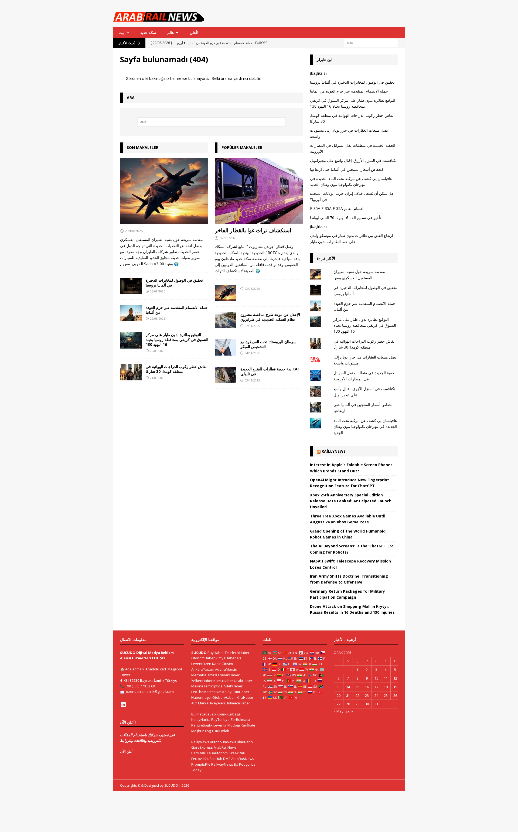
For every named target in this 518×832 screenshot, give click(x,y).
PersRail (198, 753)
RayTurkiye (220, 719)
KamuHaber (223, 680)
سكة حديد (148, 32)
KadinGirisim (222, 663)
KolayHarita (200, 719)
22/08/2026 (157, 318)
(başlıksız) (318, 73)
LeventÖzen (201, 663)
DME (226, 758)
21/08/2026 (157, 378)
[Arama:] (371, 42)
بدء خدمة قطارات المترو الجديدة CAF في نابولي (269, 371)
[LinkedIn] (123, 704)
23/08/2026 (134, 231)
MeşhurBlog (201, 730)
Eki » (349, 711)
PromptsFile (200, 764)
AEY (194, 703)
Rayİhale (248, 725)
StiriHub (215, 758)
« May (338, 711)
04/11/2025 (252, 353)
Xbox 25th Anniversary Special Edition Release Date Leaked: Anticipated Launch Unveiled (350, 501)
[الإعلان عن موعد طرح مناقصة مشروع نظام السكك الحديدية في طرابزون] (225, 320)
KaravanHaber (227, 675)
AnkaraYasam (202, 669)
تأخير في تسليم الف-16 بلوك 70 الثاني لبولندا (345, 217)
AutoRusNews (242, 758)
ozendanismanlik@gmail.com (150, 691)
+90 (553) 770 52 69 (140, 686)
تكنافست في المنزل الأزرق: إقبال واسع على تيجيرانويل (353, 160)
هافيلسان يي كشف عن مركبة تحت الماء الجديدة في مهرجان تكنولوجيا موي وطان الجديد (365, 426)
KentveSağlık (202, 725)
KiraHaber (245, 697)
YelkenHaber (202, 680)
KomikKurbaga (229, 714)
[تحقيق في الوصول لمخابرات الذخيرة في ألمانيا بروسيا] (131, 286)
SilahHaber (233, 686)
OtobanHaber (223, 697)
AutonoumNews (223, 741)
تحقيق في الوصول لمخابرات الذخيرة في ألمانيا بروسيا (174, 283)
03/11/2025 (252, 380)
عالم (170, 32)
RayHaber (215, 652)
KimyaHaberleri (228, 658)
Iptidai (218, 686)
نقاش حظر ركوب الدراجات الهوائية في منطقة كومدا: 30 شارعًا (176, 369)
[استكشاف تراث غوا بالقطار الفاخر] (259, 191)
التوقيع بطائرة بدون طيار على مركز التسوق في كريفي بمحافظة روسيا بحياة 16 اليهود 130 (177, 339)
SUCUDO (199, 652)
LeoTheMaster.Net (206, 691)
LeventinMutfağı (226, 725)
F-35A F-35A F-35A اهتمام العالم (336, 208)
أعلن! (194, 32)
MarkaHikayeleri (211, 703)
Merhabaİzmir (202, 675)
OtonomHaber (203, 658)
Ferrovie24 (200, 758)
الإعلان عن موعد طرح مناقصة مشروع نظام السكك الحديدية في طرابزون (270, 317)
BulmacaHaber (238, 703)
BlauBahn (245, 741)
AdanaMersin (226, 669)
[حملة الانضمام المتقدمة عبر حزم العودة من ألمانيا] (131, 313)
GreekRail (237, 753)
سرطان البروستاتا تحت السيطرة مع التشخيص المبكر (268, 344)
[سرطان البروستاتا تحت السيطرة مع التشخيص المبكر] (225, 347)
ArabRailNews (225, 747)
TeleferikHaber (237, 652)
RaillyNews (334, 451)
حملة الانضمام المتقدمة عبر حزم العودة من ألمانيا (177, 310)
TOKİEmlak (220, 730)
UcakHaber (243, 680)
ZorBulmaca (240, 719)
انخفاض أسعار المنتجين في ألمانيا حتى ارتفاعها (346, 169)
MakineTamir (202, 686)
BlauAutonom (217, 753)
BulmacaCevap (203, 714)
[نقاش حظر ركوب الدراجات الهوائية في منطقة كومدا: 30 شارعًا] (131, 372)
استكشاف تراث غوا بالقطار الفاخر (253, 230)
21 (348, 695)
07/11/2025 (228, 238)
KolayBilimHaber (235, 691)
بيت (122, 32)
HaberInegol (201, 697)
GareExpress (202, 747)
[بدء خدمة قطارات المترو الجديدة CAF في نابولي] (225, 375)
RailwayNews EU (224, 764)
